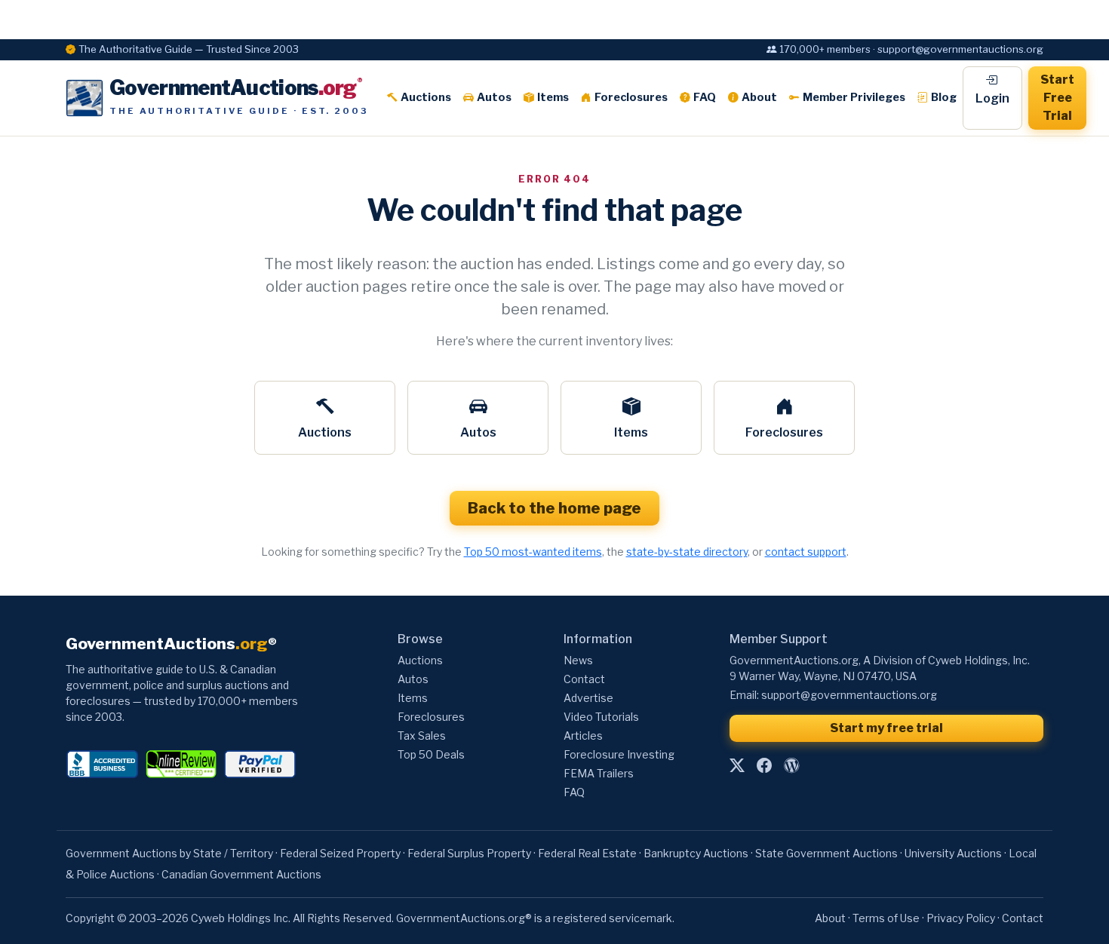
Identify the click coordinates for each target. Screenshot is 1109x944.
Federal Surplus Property (469, 853)
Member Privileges (854, 97)
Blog (944, 97)
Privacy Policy (960, 918)
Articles (583, 735)
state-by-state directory (687, 551)
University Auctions (953, 853)
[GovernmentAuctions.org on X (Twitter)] (737, 765)
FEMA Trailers (599, 773)
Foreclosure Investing (619, 754)
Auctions (426, 97)
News (578, 660)
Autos (494, 97)
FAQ (704, 97)
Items (553, 97)
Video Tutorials (601, 716)
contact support (805, 551)
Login (992, 98)
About (759, 97)
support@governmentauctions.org (849, 694)
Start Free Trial (1057, 97)
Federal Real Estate (587, 853)
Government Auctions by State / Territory (169, 853)
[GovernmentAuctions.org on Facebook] (764, 765)
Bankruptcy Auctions (696, 853)
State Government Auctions (826, 853)
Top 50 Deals (431, 754)
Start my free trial (886, 728)
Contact (584, 679)
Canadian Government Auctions (241, 874)
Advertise (588, 697)
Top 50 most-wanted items (533, 551)
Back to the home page (554, 508)
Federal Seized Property (340, 853)
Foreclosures (631, 97)
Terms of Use (886, 918)
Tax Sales (422, 735)
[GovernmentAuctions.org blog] (791, 765)
